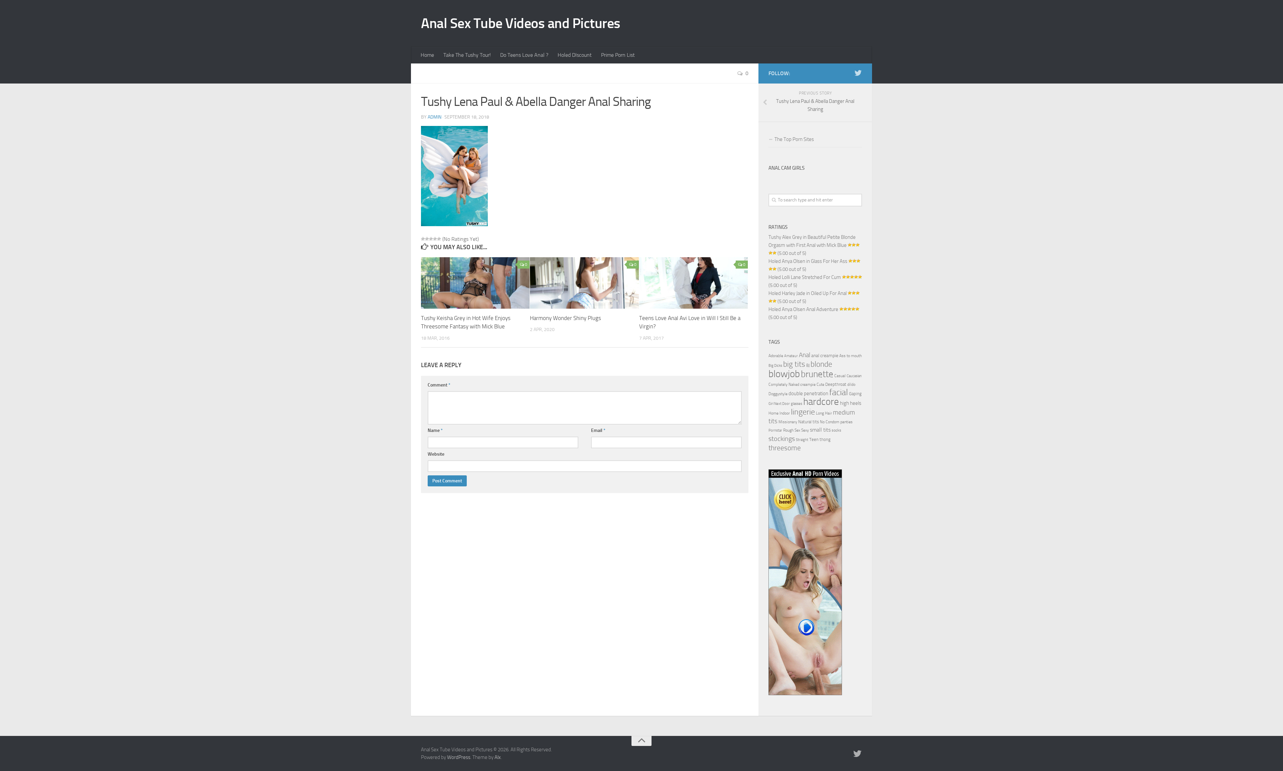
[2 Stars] (427, 239)
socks (836, 430)
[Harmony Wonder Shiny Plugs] (584, 283)
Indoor (784, 413)
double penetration (808, 394)
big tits (794, 364)
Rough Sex (791, 430)
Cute (820, 384)
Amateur (791, 356)
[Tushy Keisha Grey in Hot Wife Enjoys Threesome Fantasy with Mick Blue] (475, 283)
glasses (796, 404)
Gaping (855, 393)
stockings (781, 439)
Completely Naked (783, 384)
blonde (821, 364)
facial (838, 392)
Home (427, 55)
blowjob (784, 373)
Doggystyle (778, 394)
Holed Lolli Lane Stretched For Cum (804, 277)
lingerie (803, 412)
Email (598, 430)
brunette (817, 374)
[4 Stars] (435, 239)
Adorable (775, 355)
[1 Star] (423, 239)
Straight (802, 440)
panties (846, 422)
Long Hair (824, 413)
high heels (850, 403)
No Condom (829, 422)
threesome (784, 448)
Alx (497, 757)
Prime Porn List (618, 55)
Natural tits (808, 421)
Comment (439, 385)
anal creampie (824, 355)
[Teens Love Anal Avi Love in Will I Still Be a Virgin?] (693, 283)
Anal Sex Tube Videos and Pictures (520, 23)
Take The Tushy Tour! (467, 55)
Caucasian (854, 376)
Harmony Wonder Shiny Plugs (565, 318)
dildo (851, 384)
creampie (808, 384)
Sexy (805, 430)
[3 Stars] (431, 239)
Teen (814, 439)
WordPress (458, 757)
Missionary (787, 422)
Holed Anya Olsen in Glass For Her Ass (807, 261)
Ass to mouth (850, 355)
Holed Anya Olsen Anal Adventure (803, 309)
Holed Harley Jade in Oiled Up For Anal (807, 293)
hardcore (821, 402)
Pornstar (775, 430)
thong (825, 439)
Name (435, 430)
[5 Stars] (439, 239)
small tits (820, 430)
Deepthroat (835, 384)
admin (434, 117)
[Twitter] (858, 73)
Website (436, 454)
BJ (808, 365)
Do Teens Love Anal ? (524, 55)
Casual (840, 375)
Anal (804, 355)
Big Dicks (775, 365)
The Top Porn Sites (794, 139)
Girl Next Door (779, 404)
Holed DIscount (575, 55)
